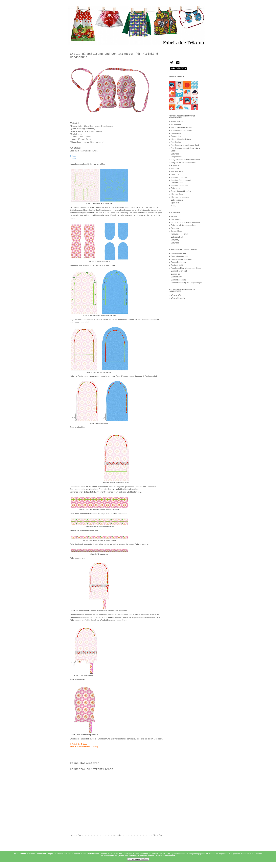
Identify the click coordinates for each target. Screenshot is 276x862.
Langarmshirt (176, 157)
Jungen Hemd (176, 231)
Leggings (174, 151)
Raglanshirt (175, 166)
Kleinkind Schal (177, 194)
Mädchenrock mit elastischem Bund (185, 145)
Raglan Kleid (176, 133)
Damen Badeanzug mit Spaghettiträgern (187, 283)
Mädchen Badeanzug (179, 185)
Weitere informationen (165, 856)
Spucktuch (175, 203)
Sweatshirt (175, 169)
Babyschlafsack (177, 122)
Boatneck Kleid (177, 265)
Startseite (117, 835)
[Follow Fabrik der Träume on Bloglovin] (178, 70)
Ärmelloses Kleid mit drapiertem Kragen (186, 268)
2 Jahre (73, 159)
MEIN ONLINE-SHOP (176, 76)
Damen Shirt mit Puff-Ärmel (181, 259)
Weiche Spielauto (178, 298)
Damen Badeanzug (178, 280)
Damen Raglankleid (179, 271)
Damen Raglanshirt (178, 262)
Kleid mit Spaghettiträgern (181, 139)
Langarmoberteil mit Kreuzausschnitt (185, 160)
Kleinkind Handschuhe (180, 197)
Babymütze (175, 188)
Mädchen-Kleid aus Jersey (181, 130)
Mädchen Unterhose (179, 177)
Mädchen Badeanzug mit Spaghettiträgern (181, 181)
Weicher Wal (176, 295)
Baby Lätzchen (177, 200)
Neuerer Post (76, 835)
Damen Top (175, 274)
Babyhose (175, 154)
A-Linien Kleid (176, 125)
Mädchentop (176, 142)
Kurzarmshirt (176, 219)
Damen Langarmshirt (179, 256)
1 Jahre (73, 156)
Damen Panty (176, 277)
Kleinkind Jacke (177, 171)
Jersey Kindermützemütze (181, 191)
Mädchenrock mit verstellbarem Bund (185, 148)
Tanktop (174, 216)
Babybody (175, 174)
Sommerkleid (176, 136)
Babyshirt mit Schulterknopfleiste (184, 163)
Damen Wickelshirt (178, 253)
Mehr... (173, 206)
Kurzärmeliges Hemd (179, 234)
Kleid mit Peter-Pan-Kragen (181, 127)
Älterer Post (157, 835)
